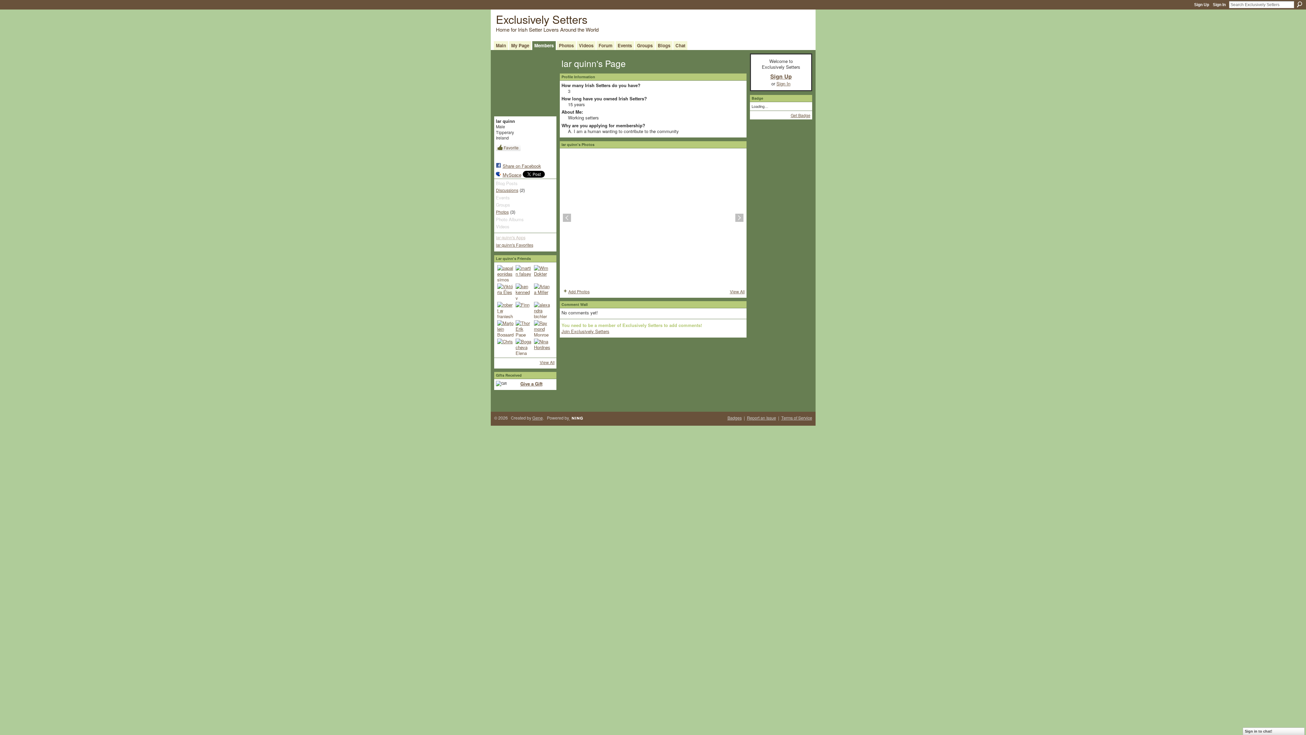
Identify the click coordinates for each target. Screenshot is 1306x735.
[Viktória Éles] (505, 291)
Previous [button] (567, 218)
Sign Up (1201, 4)
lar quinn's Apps (510, 237)
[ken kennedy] (524, 291)
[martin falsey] (524, 273)
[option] (653, 218)
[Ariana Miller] (542, 291)
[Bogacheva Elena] (524, 347)
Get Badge (800, 115)
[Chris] (505, 347)
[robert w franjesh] (505, 310)
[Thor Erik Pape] (524, 328)
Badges (734, 418)
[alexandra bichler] (542, 310)
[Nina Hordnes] (542, 347)
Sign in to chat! (1258, 731)
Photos (502, 212)
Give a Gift (531, 383)
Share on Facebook (522, 166)
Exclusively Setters (541, 19)
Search (1299, 4)
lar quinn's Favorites (514, 245)
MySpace (512, 175)
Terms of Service (796, 418)
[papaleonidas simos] (505, 273)
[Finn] (524, 310)
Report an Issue (761, 418)
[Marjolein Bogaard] (505, 328)
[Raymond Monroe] (542, 328)
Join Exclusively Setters (585, 331)
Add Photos (579, 291)
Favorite (511, 147)
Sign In (1219, 4)
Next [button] (739, 218)
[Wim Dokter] (542, 273)
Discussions (507, 190)
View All (547, 362)
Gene (537, 418)
